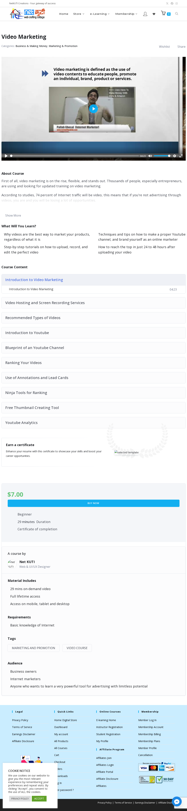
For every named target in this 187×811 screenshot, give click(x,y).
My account (61, 734)
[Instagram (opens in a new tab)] (176, 3)
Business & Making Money (31, 46)
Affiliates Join (104, 758)
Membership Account (150, 727)
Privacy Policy (20, 720)
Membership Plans (149, 741)
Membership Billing (149, 734)
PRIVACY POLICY (20, 798)
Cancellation (145, 755)
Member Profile (147, 748)
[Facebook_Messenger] (177, 801)
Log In (58, 783)
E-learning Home (106, 720)
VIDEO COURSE (77, 648)
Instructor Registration (109, 727)
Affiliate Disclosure (23, 741)
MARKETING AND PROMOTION (33, 648)
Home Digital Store (65, 720)
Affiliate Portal (104, 772)
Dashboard (60, 727)
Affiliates (101, 786)
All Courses (60, 748)
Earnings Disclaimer (23, 734)
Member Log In (147, 720)
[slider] (74, 156)
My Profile (102, 741)
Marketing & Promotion (63, 46)
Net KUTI (27, 562)
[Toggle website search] (176, 14)
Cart (56, 755)
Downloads (61, 776)
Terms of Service (22, 727)
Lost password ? (64, 790)
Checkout (59, 762)
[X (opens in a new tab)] (167, 3)
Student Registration (108, 734)
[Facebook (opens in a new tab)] (172, 3)
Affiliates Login (105, 765)
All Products (61, 741)
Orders (58, 769)
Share (182, 47)
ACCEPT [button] (39, 798)
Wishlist (164, 47)
